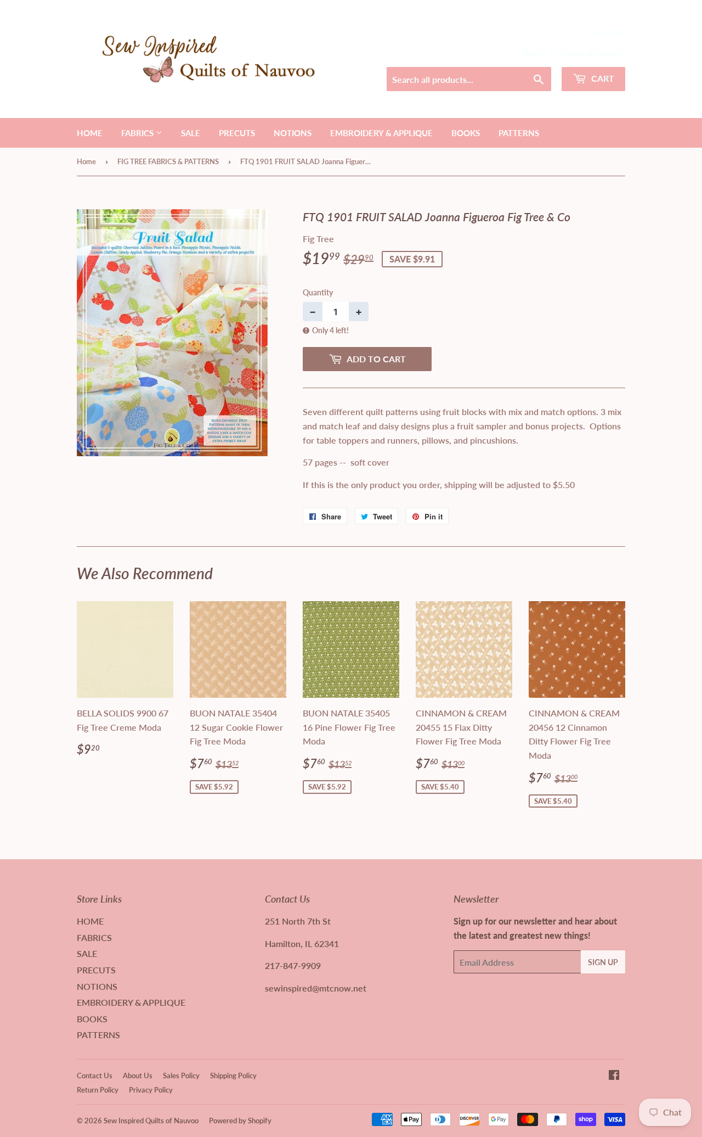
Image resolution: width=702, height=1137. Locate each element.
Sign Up (603, 962)
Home (86, 161)
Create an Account (593, 52)
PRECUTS (237, 133)
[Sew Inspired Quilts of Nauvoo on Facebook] (614, 1076)
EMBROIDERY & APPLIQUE (381, 133)
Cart (601, 78)
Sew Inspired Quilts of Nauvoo (151, 1120)
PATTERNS (519, 133)
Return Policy (97, 1089)
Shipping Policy (233, 1075)
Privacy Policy (151, 1089)
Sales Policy (181, 1075)
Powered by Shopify (240, 1120)
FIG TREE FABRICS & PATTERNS (168, 161)
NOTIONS (293, 133)
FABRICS (138, 133)
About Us (137, 1075)
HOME (90, 133)
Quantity (318, 292)
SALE (190, 133)
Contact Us (94, 1075)
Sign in (534, 52)
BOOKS (465, 133)
